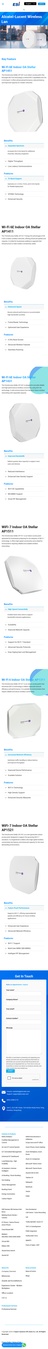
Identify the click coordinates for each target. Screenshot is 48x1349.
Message (9, 1028)
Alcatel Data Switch (8, 1251)
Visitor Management (9, 1185)
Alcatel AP (5, 1255)
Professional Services (9, 1309)
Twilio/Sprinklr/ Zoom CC (34, 1222)
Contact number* (12, 1018)
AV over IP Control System (11, 1147)
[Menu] (3, 3)
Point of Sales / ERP (32, 1245)
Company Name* (12, 999)
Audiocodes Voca (32, 1236)
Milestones (6, 1276)
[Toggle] (6, 146)
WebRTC (28, 1240)
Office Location (7, 1293)
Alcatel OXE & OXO (32, 1173)
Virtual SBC (5, 1241)
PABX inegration (31, 1231)
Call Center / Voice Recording (36, 1213)
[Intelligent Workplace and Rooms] (16, 4)
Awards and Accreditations (12, 1281)
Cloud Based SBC (8, 1229)
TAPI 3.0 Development (33, 1226)
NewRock (29, 1187)
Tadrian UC (29, 1178)
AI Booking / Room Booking (11, 1175)
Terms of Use (16, 1342)
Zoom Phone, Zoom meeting (35, 1147)
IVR (27, 1217)
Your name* (10, 990)
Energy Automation (8, 1194)
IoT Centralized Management (12, 1152)
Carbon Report (7, 1199)
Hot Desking (6, 1180)
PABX (28, 1196)
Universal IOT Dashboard (10, 1156)
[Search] (24, 10)
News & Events (31, 1271)
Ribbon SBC (6, 1246)
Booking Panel (7, 1189)
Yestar (28, 1191)
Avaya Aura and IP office (34, 1143)
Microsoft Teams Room (34, 1168)
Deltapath (29, 1182)
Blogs (28, 1276)
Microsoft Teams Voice (33, 1164)
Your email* (10, 1009)
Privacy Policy (6, 1342)
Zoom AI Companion (33, 1159)
